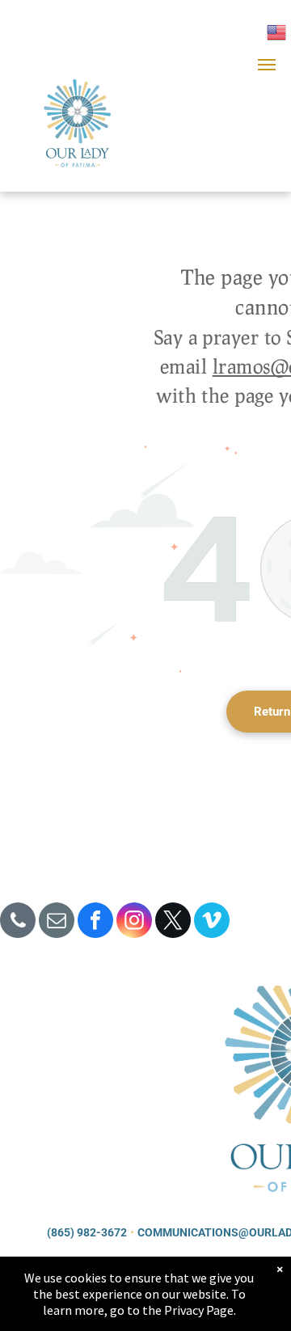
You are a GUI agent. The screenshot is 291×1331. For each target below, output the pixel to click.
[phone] (18, 922)
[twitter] (173, 922)
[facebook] (95, 922)
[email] (56, 922)
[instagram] (134, 922)
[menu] (267, 65)
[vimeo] (212, 922)
